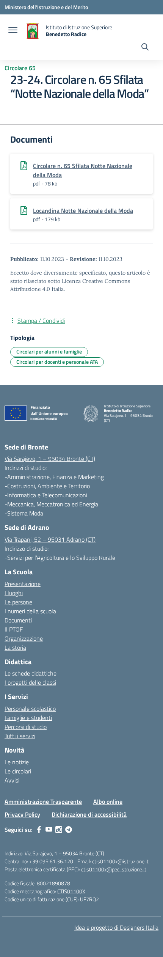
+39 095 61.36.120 (51, 861)
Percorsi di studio (26, 726)
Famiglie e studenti (28, 717)
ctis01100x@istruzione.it (120, 861)
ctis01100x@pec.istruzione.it (113, 869)
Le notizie (17, 762)
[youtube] (48, 829)
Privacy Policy (22, 814)
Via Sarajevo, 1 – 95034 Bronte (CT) (50, 458)
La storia (15, 647)
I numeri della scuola (30, 611)
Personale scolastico (30, 708)
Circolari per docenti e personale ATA (57, 362)
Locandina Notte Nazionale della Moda (83, 210)
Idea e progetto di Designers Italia (116, 927)
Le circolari (18, 771)
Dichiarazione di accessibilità (89, 814)
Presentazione (23, 583)
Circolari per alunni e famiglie (49, 351)
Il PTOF (14, 629)
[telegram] (68, 829)
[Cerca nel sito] (145, 48)
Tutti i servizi (20, 735)
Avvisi (12, 780)
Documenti (18, 620)
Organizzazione (24, 638)
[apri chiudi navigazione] (12, 30)
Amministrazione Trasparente (43, 801)
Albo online (107, 801)
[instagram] (58, 829)
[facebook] (39, 829)
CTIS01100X (71, 891)
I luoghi (14, 592)
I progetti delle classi (30, 682)
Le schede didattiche (30, 673)
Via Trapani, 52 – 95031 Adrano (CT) (50, 539)
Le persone (18, 602)
